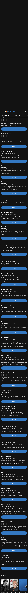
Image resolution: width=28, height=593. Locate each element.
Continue (14, 590)
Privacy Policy (5, 570)
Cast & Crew (17, 6)
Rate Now (17, 493)
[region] (14, 578)
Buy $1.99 (14, 14)
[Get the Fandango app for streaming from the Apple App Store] (9, 550)
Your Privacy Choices (14, 586)
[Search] (26, 2)
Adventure (12, 502)
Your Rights (6, 573)
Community (10, 493)
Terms (5, 569)
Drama (7, 502)
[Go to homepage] (10, 2)
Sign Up (14, 554)
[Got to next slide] (26, 472)
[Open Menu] (2, 2)
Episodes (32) (5, 6)
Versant (13, 567)
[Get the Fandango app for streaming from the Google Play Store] (18, 550)
